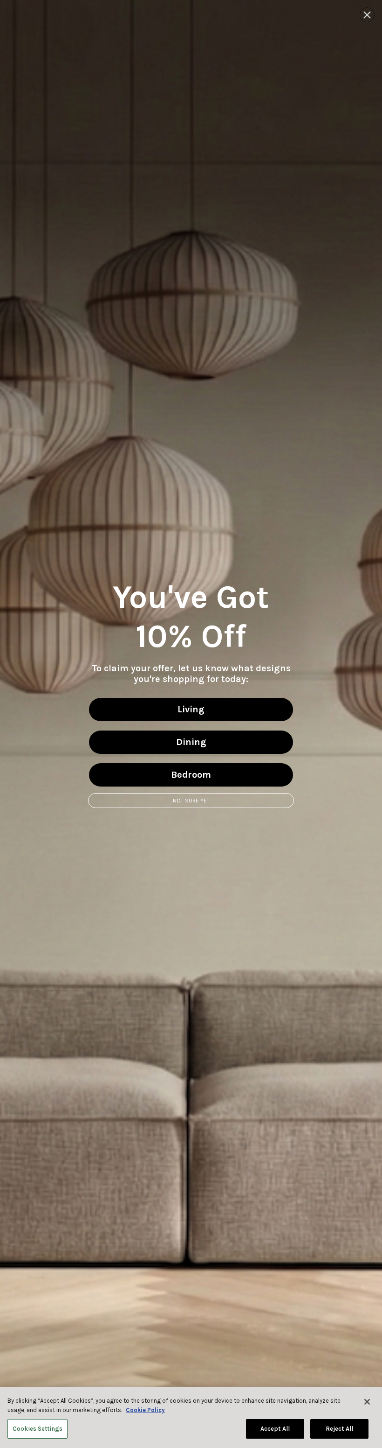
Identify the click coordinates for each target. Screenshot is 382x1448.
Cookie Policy (145, 1409)
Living (191, 709)
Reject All (339, 1428)
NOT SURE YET (191, 800)
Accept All (275, 1428)
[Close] (367, 1402)
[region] (191, 1417)
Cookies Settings (37, 1428)
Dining (191, 742)
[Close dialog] (367, 14)
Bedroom (191, 774)
